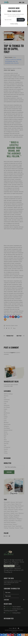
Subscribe (20, 19)
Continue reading (14, 23)
